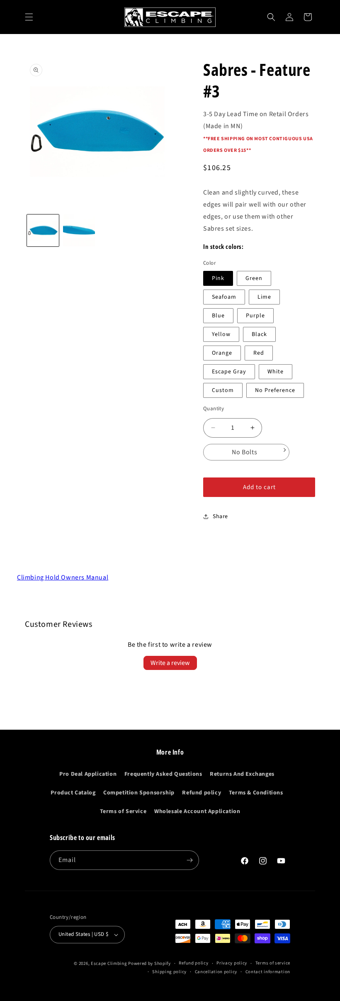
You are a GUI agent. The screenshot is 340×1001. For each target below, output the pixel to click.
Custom (223, 390)
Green (253, 278)
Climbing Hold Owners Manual (62, 577)
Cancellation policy (216, 972)
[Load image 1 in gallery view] (43, 230)
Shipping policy (169, 972)
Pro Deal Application (88, 774)
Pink (218, 278)
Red (258, 353)
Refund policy (201, 793)
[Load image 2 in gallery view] (79, 230)
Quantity (213, 408)
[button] (29, 17)
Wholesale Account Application (197, 811)
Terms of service (272, 963)
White (275, 372)
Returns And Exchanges (242, 774)
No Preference (275, 390)
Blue (218, 316)
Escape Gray (229, 372)
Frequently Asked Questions (163, 774)
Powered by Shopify (149, 963)
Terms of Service (123, 811)
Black (259, 334)
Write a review (170, 662)
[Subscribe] (189, 860)
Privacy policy (231, 963)
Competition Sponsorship (139, 793)
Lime (264, 297)
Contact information (267, 972)
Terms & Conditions (256, 793)
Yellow (221, 334)
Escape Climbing (109, 963)
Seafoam (224, 297)
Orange (222, 353)
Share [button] (220, 516)
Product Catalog (73, 793)
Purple (255, 316)
